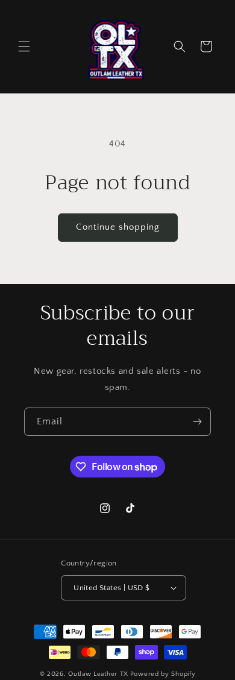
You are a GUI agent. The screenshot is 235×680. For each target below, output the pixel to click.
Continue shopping (118, 227)
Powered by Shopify (163, 674)
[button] (24, 46)
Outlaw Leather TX (98, 674)
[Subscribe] (197, 422)
